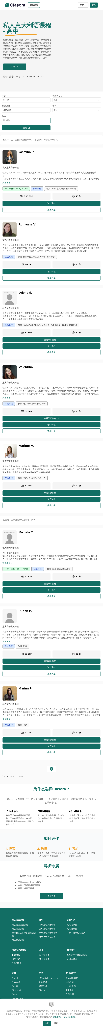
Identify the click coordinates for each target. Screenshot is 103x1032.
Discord (42, 990)
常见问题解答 (72, 978)
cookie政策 (71, 986)
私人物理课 (72, 929)
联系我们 (43, 982)
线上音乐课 (44, 959)
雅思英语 (16, 959)
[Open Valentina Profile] (10, 372)
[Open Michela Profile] (10, 537)
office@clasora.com (48, 978)
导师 (4, 776)
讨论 (13, 67)
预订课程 (51, 203)
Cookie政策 (69, 1017)
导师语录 (6, 106)
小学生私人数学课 (47, 925)
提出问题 (51, 210)
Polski (14, 994)
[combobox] (26, 99)
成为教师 (34, 5)
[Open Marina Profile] (10, 693)
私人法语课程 (18, 929)
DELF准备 (16, 963)
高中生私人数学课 (47, 929)
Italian (12, 776)
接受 (47, 1023)
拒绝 (56, 1023)
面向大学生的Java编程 (77, 955)
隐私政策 (70, 982)
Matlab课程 (72, 959)
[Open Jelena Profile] (10, 298)
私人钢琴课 (44, 955)
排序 (55, 106)
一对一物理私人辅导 (76, 933)
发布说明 (70, 994)
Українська (17, 998)
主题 (4, 96)
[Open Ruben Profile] (10, 616)
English (15, 978)
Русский (16, 982)
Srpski (15, 986)
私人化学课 (72, 925)
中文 (82, 5)
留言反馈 (43, 986)
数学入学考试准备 (47, 937)
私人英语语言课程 (20, 925)
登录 (94, 5)
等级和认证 (58, 96)
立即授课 (51, 896)
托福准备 (16, 955)
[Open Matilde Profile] (10, 451)
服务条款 (70, 990)
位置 (4, 116)
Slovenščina (17, 990)
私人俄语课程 (18, 940)
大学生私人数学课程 (48, 933)
